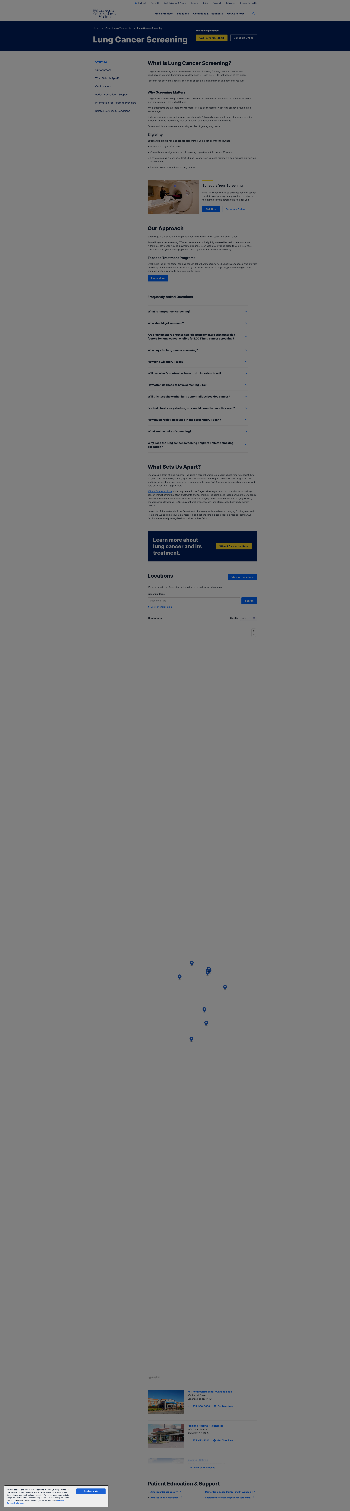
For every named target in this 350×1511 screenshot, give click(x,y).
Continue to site (91, 1491)
